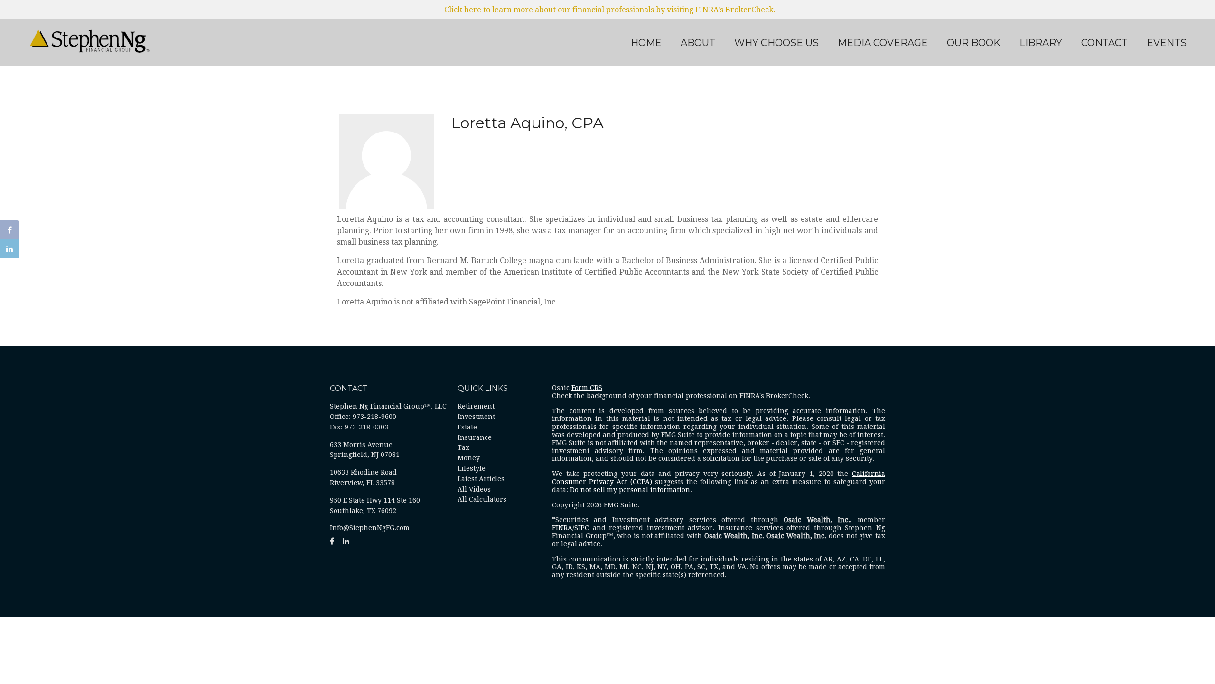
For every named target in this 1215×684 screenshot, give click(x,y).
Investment (476, 416)
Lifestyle (472, 468)
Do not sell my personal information (630, 490)
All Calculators (482, 499)
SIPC (581, 528)
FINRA (562, 528)
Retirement (476, 406)
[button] (698, 43)
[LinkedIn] (9, 248)
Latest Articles (481, 479)
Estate (467, 427)
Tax (463, 447)
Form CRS (586, 387)
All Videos (474, 489)
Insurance (475, 437)
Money (469, 458)
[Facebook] (9, 229)
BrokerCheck (787, 395)
